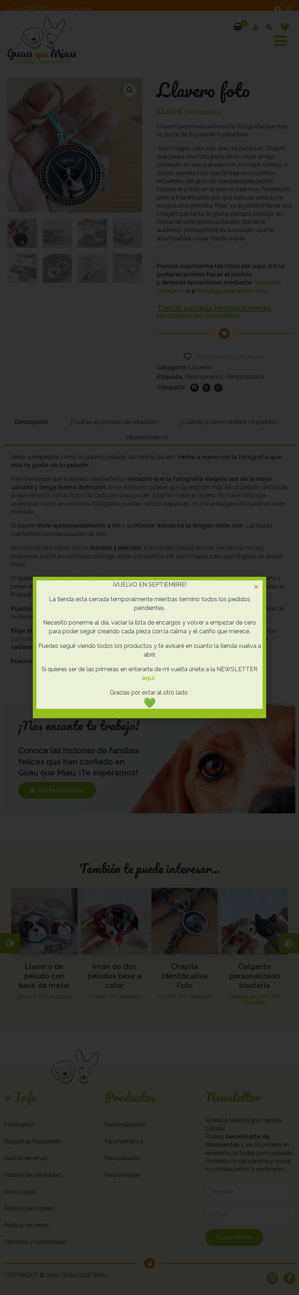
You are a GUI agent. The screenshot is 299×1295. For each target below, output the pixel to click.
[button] (256, 587)
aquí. (149, 677)
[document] (149, 647)
